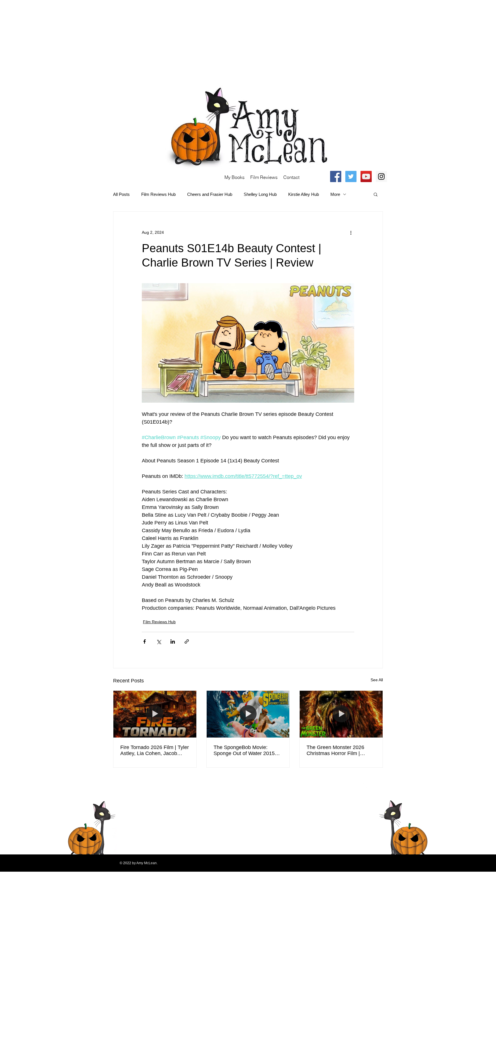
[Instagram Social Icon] (381, 176)
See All (377, 680)
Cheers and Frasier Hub (209, 194)
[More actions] (350, 232)
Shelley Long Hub (260, 194)
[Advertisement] (172, 40)
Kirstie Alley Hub (303, 194)
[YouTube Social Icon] (366, 176)
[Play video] (248, 343)
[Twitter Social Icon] (350, 176)
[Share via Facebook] (144, 641)
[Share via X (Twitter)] (158, 641)
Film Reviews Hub (158, 194)
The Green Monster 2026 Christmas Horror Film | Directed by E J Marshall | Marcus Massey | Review (336, 750)
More (335, 194)
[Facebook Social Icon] (335, 176)
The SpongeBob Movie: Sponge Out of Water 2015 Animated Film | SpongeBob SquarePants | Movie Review (247, 750)
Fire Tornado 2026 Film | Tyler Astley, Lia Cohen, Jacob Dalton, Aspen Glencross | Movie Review (154, 750)
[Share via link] (186, 641)
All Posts (121, 194)
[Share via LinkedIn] (172, 641)
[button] (375, 194)
